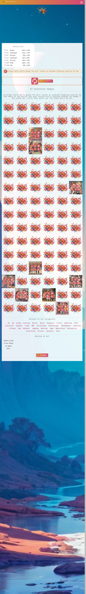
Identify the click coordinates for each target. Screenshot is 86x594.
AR (13, 323)
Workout (26, 328)
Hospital (50, 323)
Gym (19, 328)
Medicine (68, 323)
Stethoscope (53, 326)
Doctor (35, 323)
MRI (33, 326)
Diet (58, 331)
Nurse (42, 323)
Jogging (35, 328)
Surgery (19, 326)
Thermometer (66, 326)
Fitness (12, 328)
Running (26, 323)
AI (9, 323)
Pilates (41, 331)
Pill (76, 323)
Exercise (77, 326)
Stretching (30, 331)
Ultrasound (41, 326)
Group (18, 323)
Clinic (59, 323)
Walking (44, 328)
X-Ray (27, 326)
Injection (9, 326)
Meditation (60, 328)
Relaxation (72, 328)
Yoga (51, 328)
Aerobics (50, 331)
